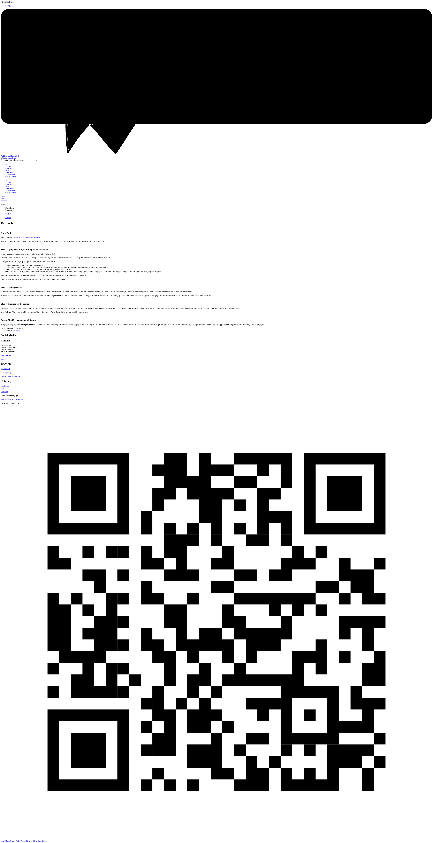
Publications (9, 172)
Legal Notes (5, 841)
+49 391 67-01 (6, 355)
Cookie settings (36, 841)
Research (8, 166)
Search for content (7, 160)
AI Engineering (10, 174)
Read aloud (5, 386)
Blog (7, 170)
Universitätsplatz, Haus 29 (10, 376)
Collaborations (10, 176)
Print (2, 388)
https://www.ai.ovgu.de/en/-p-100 (13, 399)
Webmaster (17, 330)
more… (3, 359)
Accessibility (25, 841)
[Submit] (36, 160)
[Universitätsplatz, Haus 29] (5, 369)
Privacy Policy (15, 841)
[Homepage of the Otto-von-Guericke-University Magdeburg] (216, 82)
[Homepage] (8, 158)
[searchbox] (24, 160)
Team (7, 164)
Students (8, 168)
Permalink (4, 392)
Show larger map (6, 373)
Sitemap (44, 841)
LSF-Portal (9, 6)
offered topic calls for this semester (27, 237)
